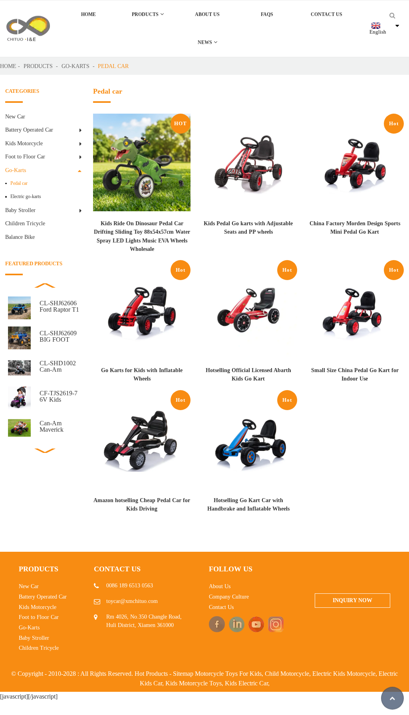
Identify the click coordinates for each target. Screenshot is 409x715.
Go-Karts (75, 66)
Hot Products (151, 673)
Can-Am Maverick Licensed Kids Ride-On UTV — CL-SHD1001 (58, 426)
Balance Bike (20, 237)
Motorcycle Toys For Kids (228, 673)
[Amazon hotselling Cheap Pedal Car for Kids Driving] (142, 443)
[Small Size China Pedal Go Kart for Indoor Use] (355, 313)
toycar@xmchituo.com (132, 601)
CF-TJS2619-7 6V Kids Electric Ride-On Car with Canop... (58, 396)
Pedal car (113, 66)
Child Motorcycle (287, 673)
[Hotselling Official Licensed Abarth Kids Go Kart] (248, 313)
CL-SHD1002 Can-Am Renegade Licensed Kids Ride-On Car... (58, 366)
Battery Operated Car (29, 129)
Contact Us (326, 14)
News (205, 42)
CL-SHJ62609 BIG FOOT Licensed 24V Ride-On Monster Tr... (58, 336)
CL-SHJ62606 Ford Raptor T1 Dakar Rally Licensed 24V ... (60, 306)
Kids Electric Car (246, 683)
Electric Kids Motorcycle (343, 673)
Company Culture (229, 597)
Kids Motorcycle (24, 143)
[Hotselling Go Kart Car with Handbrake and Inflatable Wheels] (248, 443)
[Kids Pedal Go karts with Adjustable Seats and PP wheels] (248, 167)
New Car (15, 116)
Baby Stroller (20, 210)
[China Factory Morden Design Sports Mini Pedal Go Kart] (355, 167)
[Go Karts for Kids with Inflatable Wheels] (142, 313)
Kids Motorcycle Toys (193, 683)
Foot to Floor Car (25, 156)
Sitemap (183, 673)
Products (145, 14)
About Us (207, 14)
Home (88, 14)
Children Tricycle (25, 223)
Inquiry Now (352, 600)
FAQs (267, 14)
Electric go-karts (25, 196)
